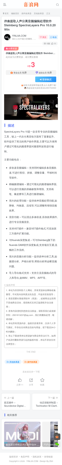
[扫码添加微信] (57, 444)
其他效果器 (39, 13)
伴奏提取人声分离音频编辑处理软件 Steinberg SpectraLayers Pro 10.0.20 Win (30, 25)
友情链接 (48, 456)
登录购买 (47, 79)
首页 (6, 13)
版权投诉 (13, 456)
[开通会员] (57, 436)
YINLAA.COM (19, 35)
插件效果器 (26, 13)
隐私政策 (37, 456)
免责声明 (25, 456)
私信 (55, 37)
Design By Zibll (46, 461)
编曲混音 (15, 13)
